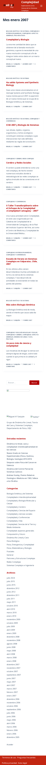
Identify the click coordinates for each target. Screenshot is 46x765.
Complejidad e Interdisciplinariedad (18, 252)
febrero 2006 (12, 730)
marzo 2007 (12, 689)
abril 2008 (11, 654)
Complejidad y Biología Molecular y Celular (21, 332)
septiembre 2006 (14, 709)
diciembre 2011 (13, 595)
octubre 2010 (12, 605)
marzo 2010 (12, 612)
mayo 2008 (11, 650)
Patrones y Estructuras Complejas (21, 558)
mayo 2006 (11, 720)
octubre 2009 (12, 623)
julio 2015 (11, 581)
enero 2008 (11, 661)
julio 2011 (11, 598)
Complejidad (30, 2)
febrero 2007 (12, 692)
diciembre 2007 (13, 664)
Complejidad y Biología (17, 39)
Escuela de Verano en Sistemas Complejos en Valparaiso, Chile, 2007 (21, 261)
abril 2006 (11, 723)
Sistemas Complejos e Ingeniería (20, 565)
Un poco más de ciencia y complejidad (18, 344)
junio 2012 (11, 592)
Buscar (34, 383)
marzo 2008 (12, 657)
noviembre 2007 (13, 668)
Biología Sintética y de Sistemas (17, 31)
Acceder (10, 744)
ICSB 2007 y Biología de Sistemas (22, 125)
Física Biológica (19, 35)
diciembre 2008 (13, 637)
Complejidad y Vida (14, 521)
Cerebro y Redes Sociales (18, 162)
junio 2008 (11, 647)
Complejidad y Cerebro (14, 159)
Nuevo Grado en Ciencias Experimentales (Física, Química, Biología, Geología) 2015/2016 (20, 456)
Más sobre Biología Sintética (20, 304)
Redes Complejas (28, 159)
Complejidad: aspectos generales (20, 531)
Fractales (9, 339)
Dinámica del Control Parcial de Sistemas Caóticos (20, 470)
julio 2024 (11, 578)
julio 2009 (11, 626)
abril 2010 (11, 609)
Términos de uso (9, 757)
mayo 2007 (11, 682)
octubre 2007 (12, 671)
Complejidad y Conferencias (16, 202)
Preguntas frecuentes (26, 757)
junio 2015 (11, 585)
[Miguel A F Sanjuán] (15, 416)
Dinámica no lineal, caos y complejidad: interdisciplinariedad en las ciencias (22, 447)
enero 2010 (11, 616)
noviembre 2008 (13, 640)
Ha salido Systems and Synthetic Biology (22, 83)
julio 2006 (11, 713)
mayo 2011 (11, 602)
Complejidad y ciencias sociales (19, 514)
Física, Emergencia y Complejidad (20, 544)
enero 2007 (11, 695)
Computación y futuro (16, 534)
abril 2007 (11, 685)
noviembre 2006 (13, 702)
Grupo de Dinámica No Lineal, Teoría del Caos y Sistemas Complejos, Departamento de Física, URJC (22, 425)
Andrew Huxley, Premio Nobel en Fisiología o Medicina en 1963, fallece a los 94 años (22, 478)
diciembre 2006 (13, 699)
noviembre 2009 (13, 619)
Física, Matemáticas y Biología (19, 548)
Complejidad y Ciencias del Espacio (21, 510)
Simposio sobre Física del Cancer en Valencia (22, 464)
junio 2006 (11, 716)
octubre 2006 (12, 706)
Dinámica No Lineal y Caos (23, 337)
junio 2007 (11, 678)
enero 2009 (11, 633)
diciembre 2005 (13, 737)
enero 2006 (11, 734)
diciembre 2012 (13, 588)
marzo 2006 (12, 727)
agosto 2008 (12, 644)
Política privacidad (9, 763)
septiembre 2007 (14, 675)
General (10, 555)
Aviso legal (22, 763)
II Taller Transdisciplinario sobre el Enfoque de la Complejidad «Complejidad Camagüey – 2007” (22, 208)
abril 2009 (11, 630)
